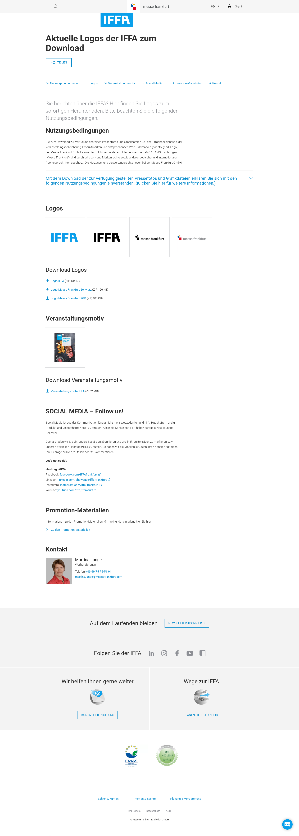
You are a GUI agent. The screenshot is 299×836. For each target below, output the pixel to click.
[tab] (149, 181)
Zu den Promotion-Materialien (70, 529)
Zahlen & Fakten (108, 798)
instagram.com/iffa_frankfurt (79, 485)
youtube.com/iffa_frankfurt (75, 490)
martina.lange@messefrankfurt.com (98, 576)
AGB (168, 811)
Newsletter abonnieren (187, 623)
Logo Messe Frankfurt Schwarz (71, 289)
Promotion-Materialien (187, 83)
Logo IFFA (57, 281)
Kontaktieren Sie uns (97, 715)
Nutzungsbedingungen (64, 83)
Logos (94, 83)
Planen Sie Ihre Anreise (201, 715)
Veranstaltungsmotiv (121, 83)
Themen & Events (144, 798)
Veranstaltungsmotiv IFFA (68, 391)
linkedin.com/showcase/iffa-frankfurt (82, 479)
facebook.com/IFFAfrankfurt (78, 474)
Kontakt (217, 83)
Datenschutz (153, 811)
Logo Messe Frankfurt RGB (68, 298)
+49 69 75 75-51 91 (98, 571)
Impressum (134, 811)
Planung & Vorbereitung (185, 798)
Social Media (154, 83)
